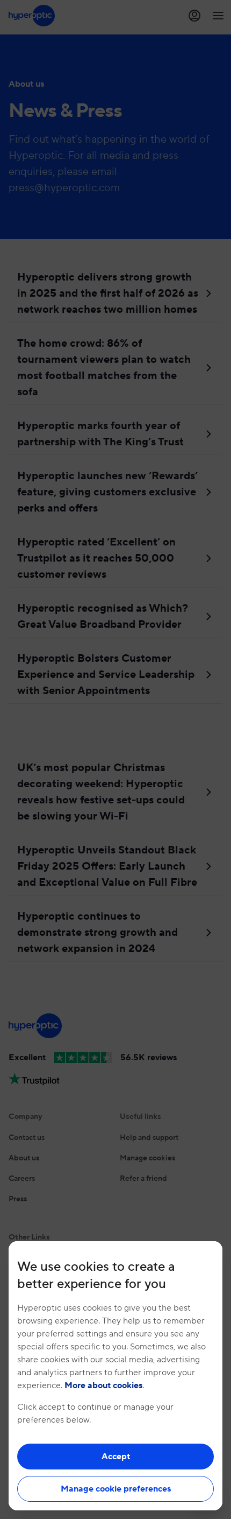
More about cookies (103, 1385)
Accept (116, 1456)
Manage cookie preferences (116, 1488)
